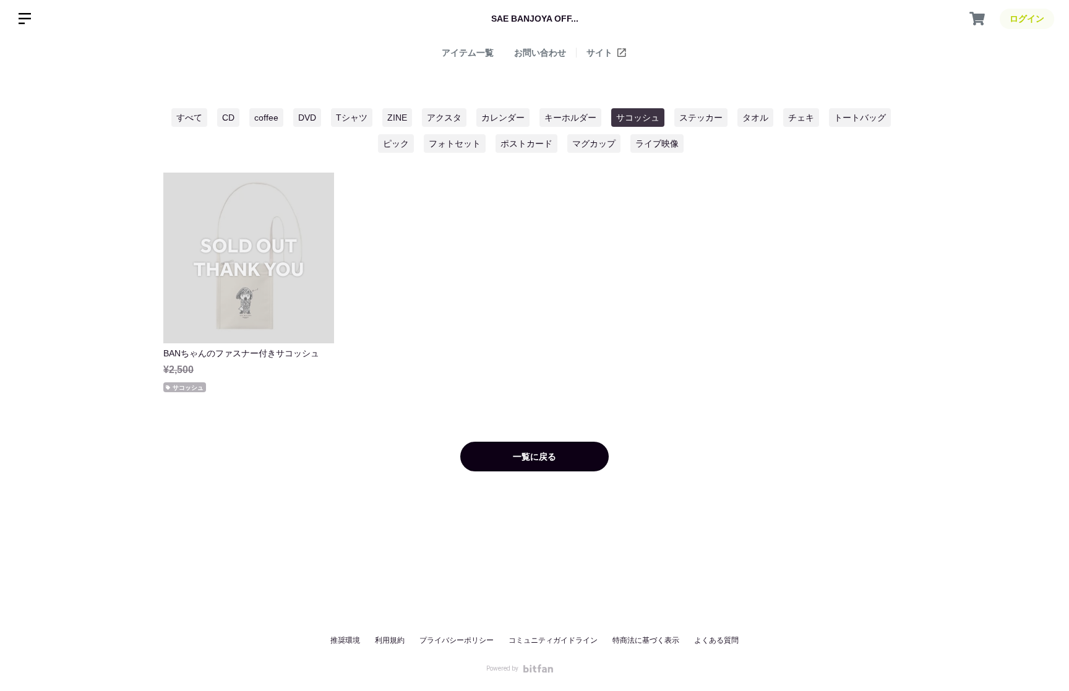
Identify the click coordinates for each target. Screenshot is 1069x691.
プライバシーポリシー (456, 640)
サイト (600, 53)
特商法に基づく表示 (645, 640)
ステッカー (701, 117)
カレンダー (503, 117)
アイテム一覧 (468, 53)
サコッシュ (637, 117)
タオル (755, 117)
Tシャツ (351, 117)
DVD (307, 117)
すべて (189, 117)
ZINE (397, 117)
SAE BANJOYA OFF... (534, 19)
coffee (266, 117)
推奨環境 (345, 640)
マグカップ (594, 143)
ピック (396, 143)
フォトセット (455, 143)
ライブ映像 (657, 143)
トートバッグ (860, 117)
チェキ (801, 117)
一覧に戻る (534, 456)
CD (228, 117)
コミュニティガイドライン (553, 640)
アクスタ (444, 117)
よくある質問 (716, 640)
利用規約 (390, 640)
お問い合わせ (540, 53)
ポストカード (526, 143)
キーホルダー (570, 117)
